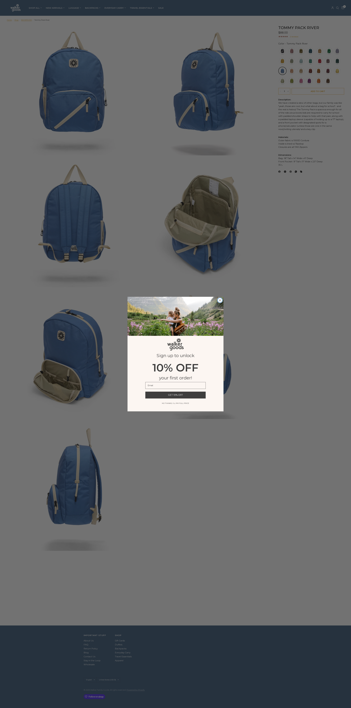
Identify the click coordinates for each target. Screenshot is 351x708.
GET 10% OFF (175, 395)
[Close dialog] (220, 300)
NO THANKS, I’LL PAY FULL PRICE (175, 403)
